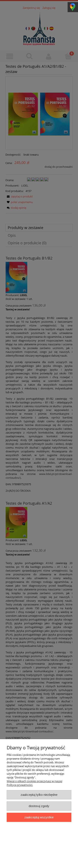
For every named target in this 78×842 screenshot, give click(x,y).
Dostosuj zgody (39, 806)
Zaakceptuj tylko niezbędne (39, 794)
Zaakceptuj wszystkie (39, 817)
